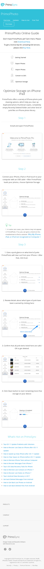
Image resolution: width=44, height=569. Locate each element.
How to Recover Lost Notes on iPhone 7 (17, 473)
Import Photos (20, 70)
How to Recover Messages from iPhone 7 (17, 463)
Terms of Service (25, 565)
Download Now (24, 42)
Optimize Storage (21, 82)
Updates (16, 20)
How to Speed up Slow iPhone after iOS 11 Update (21, 454)
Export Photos (20, 63)
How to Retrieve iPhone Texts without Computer (20, 460)
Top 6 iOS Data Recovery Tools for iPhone (18, 467)
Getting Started (20, 57)
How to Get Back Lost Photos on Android (17, 482)
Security (9, 565)
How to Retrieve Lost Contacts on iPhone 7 (18, 470)
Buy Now (26, 48)
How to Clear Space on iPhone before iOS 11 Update (22, 457)
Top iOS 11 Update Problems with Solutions (18, 444)
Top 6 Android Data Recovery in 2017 (16, 476)
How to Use (25, 20)
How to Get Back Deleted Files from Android (19, 486)
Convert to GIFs (20, 76)
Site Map (34, 565)
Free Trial (35, 20)
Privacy (16, 565)
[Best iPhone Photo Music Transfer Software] (9, 4)
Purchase (9, 24)
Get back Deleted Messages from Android (18, 479)
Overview (7, 20)
